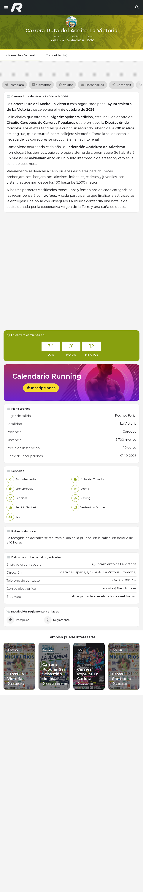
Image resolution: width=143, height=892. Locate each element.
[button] (41, 387)
